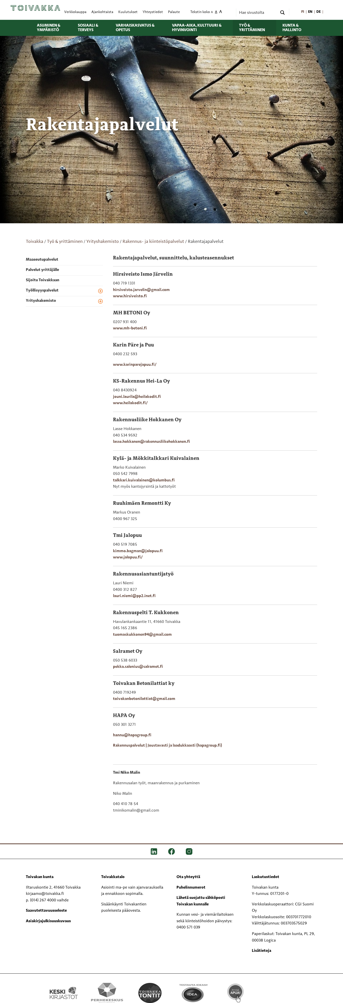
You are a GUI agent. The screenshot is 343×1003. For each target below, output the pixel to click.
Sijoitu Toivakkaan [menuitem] (42, 280)
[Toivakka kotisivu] (35, 8)
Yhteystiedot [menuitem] (153, 12)
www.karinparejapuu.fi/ (134, 365)
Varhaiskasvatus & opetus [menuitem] (135, 28)
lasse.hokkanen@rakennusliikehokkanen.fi (151, 442)
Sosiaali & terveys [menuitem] (88, 28)
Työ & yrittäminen (65, 241)
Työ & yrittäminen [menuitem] (252, 28)
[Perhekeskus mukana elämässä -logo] (106, 993)
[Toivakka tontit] (150, 993)
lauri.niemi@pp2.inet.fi (134, 596)
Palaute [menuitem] (174, 12)
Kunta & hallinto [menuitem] (291, 28)
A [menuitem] (212, 12)
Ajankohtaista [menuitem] (102, 12)
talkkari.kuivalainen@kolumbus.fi (144, 480)
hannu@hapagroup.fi (132, 735)
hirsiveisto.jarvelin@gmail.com (141, 290)
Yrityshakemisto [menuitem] (41, 301)
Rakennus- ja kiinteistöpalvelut (153, 241)
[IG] (189, 851)
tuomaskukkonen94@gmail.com (142, 635)
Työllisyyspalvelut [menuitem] (42, 291)
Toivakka (34, 241)
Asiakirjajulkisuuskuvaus (48, 921)
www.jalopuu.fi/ (128, 557)
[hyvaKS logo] (279, 988)
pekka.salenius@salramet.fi (138, 667)
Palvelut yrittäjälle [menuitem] (42, 270)
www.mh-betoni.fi (130, 328)
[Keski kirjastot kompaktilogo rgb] (64, 988)
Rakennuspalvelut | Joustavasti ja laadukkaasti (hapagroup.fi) (167, 746)
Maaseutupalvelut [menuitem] (42, 260)
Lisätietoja (261, 951)
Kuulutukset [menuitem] (128, 12)
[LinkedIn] (154, 851)
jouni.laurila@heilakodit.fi (137, 397)
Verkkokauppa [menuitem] (75, 12)
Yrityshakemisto (102, 241)
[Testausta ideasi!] (193, 993)
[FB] (171, 851)
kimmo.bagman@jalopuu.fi (138, 551)
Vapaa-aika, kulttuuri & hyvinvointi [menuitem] (196, 28)
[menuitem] (302, 12)
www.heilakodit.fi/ (130, 403)
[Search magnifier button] (282, 13)
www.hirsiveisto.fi (130, 296)
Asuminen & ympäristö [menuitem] (48, 28)
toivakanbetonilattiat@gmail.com (144, 699)
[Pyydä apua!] (235, 992)
